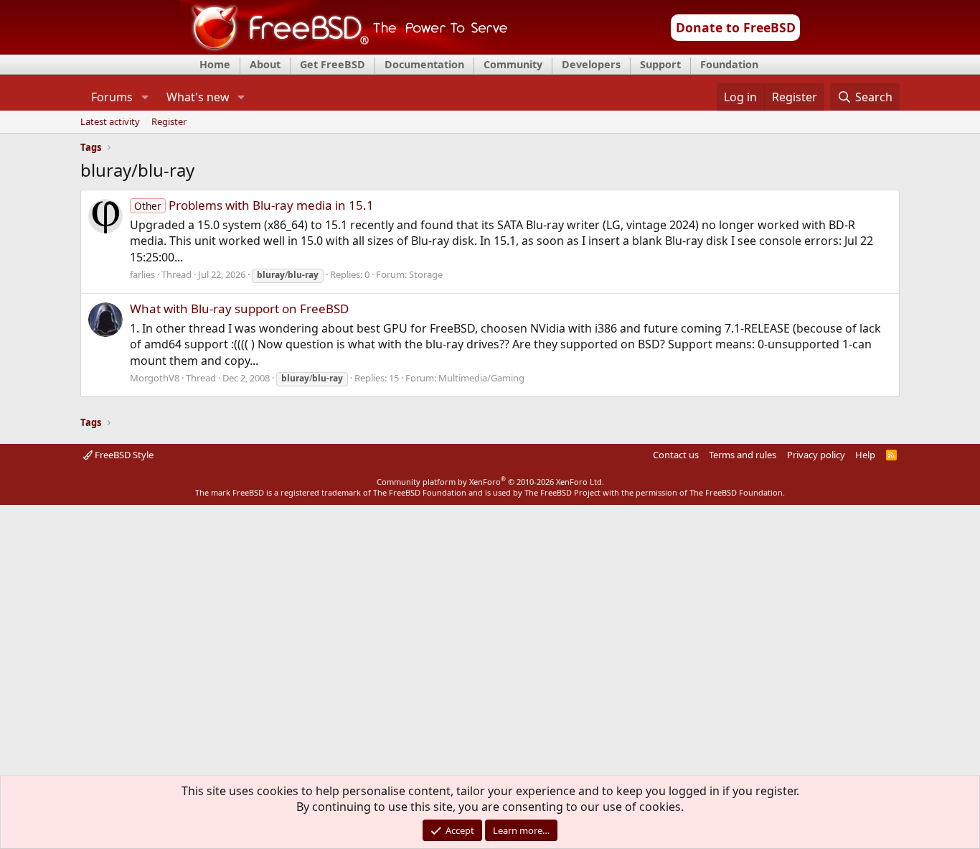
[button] (144, 97)
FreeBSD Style (123, 454)
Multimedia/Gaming (481, 377)
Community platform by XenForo (490, 481)
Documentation (424, 64)
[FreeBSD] (344, 49)
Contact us (676, 454)
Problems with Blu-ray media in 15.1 (254, 205)
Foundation (729, 64)
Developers (591, 64)
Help (865, 454)
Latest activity (110, 122)
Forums (112, 97)
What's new (198, 97)
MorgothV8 (154, 377)
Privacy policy (816, 454)
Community (513, 64)
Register (169, 122)
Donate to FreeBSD (736, 27)
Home (214, 64)
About (265, 64)
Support (660, 64)
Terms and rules (742, 454)
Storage (426, 274)
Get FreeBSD (332, 64)
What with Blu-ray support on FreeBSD (239, 308)
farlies (142, 274)
